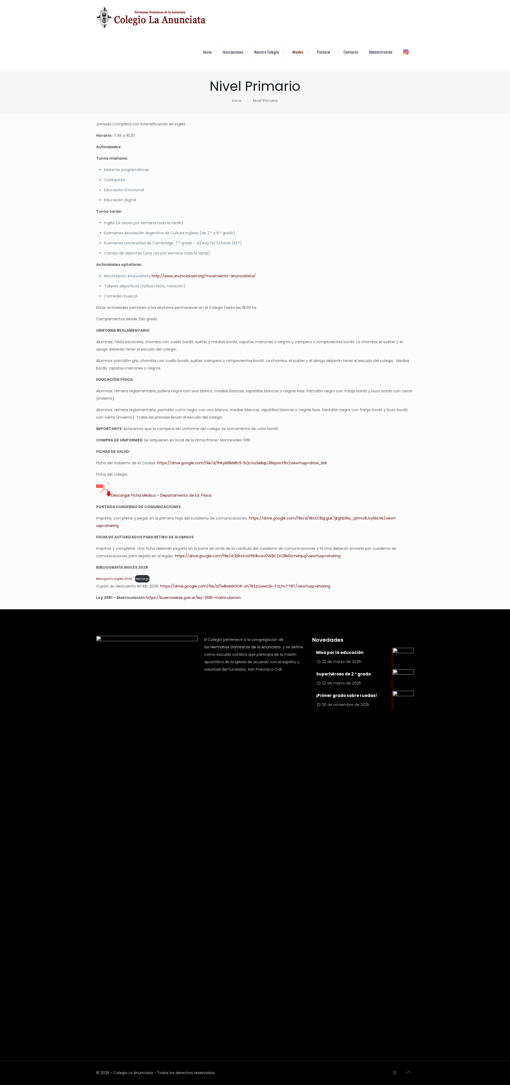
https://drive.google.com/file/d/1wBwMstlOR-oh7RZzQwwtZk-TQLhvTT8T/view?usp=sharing (245, 586)
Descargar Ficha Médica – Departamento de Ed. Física (161, 495)
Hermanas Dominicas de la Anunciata (245, 647)
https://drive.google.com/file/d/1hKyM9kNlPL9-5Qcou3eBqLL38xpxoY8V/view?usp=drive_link (242, 463)
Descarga (142, 579)
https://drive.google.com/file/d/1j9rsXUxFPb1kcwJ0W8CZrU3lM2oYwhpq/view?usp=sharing (258, 556)
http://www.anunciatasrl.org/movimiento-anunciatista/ (204, 276)
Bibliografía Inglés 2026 (114, 579)
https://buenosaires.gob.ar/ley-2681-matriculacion (193, 597)
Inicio (237, 100)
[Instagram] (394, 1072)
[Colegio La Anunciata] (151, 17)
